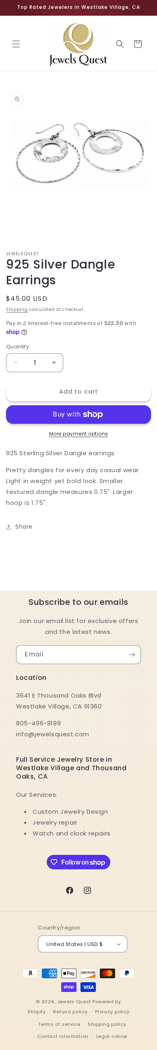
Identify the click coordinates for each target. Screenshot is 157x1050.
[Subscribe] (131, 654)
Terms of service (59, 1024)
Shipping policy (107, 1024)
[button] (16, 44)
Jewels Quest (74, 1001)
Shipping (17, 309)
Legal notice (111, 1036)
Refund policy (70, 1011)
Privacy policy (112, 1011)
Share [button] (24, 527)
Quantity (17, 346)
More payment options (78, 433)
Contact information (63, 1036)
